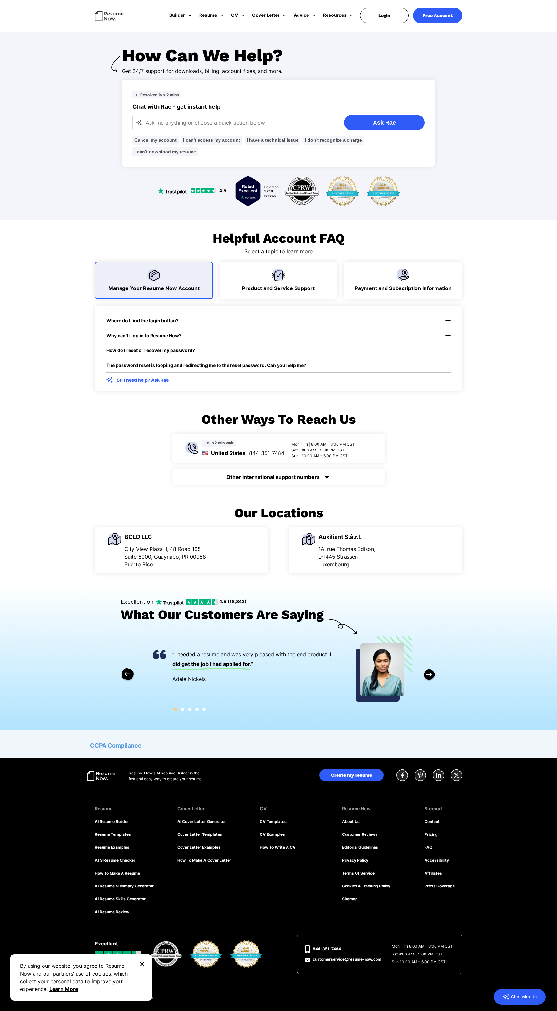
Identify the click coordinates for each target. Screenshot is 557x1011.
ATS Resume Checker (115, 860)
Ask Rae (384, 122)
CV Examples (272, 834)
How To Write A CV (278, 847)
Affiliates (433, 873)
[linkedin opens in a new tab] (438, 776)
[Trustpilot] (256, 190)
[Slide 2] (182, 709)
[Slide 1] (175, 709)
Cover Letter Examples (198, 847)
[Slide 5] (204, 709)
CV (234, 15)
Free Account (438, 15)
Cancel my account (155, 140)
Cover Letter (265, 15)
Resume (208, 15)
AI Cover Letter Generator (201, 821)
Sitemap (350, 898)
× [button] (142, 963)
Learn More (63, 989)
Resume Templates (113, 834)
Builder (177, 15)
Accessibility (437, 860)
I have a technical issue (272, 140)
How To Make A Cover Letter (204, 860)
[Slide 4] (197, 709)
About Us (351, 821)
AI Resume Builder (112, 821)
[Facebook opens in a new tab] (402, 776)
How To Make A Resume (117, 873)
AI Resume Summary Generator (124, 886)
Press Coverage (440, 886)
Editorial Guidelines (360, 847)
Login (384, 15)
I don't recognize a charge (333, 140)
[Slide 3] (189, 709)
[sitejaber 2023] (343, 190)
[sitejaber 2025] (206, 953)
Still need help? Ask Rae (143, 380)
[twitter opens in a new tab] (456, 776)
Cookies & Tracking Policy (366, 886)
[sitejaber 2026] (246, 953)
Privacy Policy (355, 860)
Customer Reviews (359, 834)
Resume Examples (112, 847)
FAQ (428, 847)
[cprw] (302, 190)
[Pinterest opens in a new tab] (420, 776)
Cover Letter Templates (199, 834)
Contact (432, 821)
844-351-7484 (266, 453)
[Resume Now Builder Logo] (101, 775)
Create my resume (351, 775)
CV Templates (273, 821)
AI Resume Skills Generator (120, 898)
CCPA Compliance (116, 745)
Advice (301, 15)
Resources (335, 15)
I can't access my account (211, 140)
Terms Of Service (358, 873)
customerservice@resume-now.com (347, 959)
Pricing (431, 834)
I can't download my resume (165, 151)
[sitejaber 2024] (383, 190)
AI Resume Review (112, 911)
